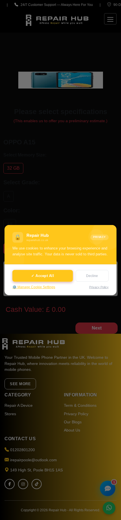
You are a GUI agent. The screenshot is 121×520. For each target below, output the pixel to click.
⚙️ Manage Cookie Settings (33, 287)
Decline (92, 276)
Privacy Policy (99, 287)
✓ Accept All (42, 276)
